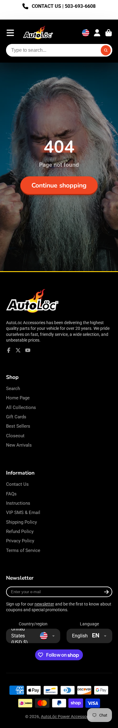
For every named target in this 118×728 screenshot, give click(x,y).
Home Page (18, 398)
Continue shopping (59, 185)
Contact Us (17, 484)
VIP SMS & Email (23, 512)
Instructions (18, 503)
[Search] (106, 50)
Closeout (15, 435)
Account (97, 32)
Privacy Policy (20, 541)
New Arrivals (19, 445)
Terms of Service (23, 550)
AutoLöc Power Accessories (67, 716)
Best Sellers (18, 426)
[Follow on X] (18, 350)
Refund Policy (20, 531)
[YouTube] (28, 350)
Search (13, 388)
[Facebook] (8, 350)
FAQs (11, 494)
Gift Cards (16, 417)
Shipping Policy (21, 522)
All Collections (21, 407)
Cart (108, 32)
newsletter (44, 604)
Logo (38, 33)
